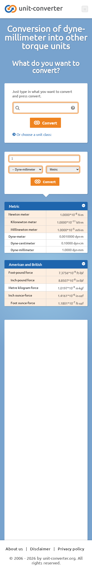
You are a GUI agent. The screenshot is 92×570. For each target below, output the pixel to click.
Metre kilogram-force (23, 288)
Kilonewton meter (24, 222)
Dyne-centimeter (23, 243)
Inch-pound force (23, 280)
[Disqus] (46, 385)
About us (14, 548)
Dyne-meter (16, 236)
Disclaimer (40, 548)
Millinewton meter (24, 229)
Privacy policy (71, 548)
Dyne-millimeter (22, 250)
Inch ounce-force (20, 295)
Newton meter (18, 214)
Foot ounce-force (23, 303)
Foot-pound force (20, 272)
